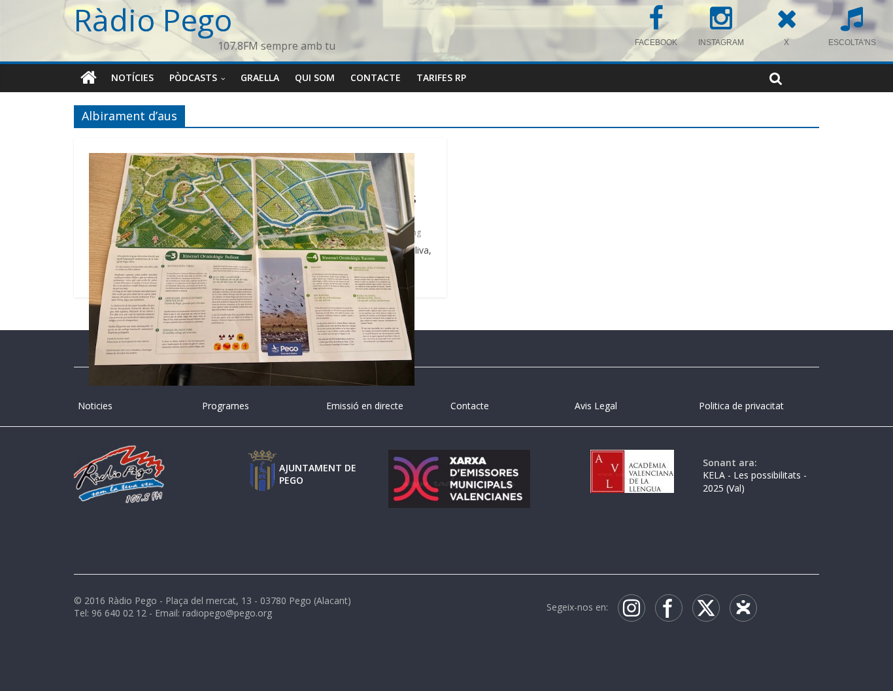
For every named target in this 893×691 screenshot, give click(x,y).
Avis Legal (596, 405)
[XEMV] (459, 462)
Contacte (375, 77)
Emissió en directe (364, 405)
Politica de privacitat (741, 405)
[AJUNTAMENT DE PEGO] (262, 462)
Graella (260, 77)
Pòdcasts (193, 77)
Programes (225, 405)
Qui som (315, 77)
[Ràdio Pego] (88, 78)
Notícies (132, 77)
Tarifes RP (441, 77)
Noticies (95, 405)
